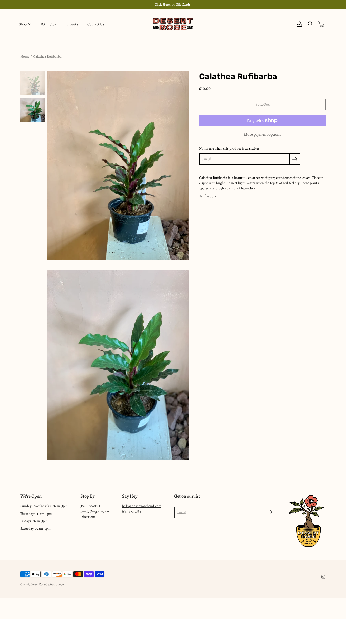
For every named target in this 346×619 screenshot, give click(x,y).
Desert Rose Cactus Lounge (47, 584)
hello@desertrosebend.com (141, 506)
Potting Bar (49, 24)
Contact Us (95, 24)
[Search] (310, 24)
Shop (23, 24)
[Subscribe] (294, 159)
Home (24, 56)
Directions (88, 516)
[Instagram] (323, 577)
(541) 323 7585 (131, 511)
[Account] (299, 24)
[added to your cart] (322, 24)
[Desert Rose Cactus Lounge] (173, 24)
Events (72, 24)
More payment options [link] (262, 134)
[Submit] (269, 512)
